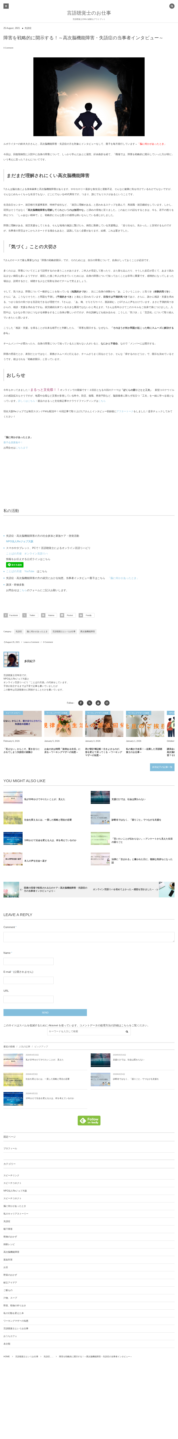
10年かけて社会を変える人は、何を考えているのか (50, 840)
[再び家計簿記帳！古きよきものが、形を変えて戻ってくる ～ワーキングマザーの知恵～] (104, 724)
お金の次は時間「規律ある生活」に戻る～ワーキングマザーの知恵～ (62, 750)
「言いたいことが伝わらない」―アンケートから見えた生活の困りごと (142, 840)
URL (6, 990)
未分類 (6, 1344)
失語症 (28, 28)
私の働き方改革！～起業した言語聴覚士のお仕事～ (144, 750)
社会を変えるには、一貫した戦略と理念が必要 (48, 819)
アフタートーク (125, 411)
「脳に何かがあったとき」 (152, 143)
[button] (172, 6)
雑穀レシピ (9, 1244)
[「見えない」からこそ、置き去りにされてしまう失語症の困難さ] (22, 724)
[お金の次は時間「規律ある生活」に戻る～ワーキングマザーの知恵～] (63, 724)
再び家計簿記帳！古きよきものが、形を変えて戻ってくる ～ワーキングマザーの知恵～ (103, 752)
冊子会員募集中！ (13, 442)
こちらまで (22, 447)
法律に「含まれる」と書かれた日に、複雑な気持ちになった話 (142, 861)
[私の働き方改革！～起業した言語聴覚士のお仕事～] (145, 724)
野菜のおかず (10, 1275)
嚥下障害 (8, 1229)
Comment (9, 927)
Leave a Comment (31, 642)
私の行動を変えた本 (13, 1313)
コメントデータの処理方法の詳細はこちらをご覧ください (113, 1025)
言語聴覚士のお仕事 (89, 13)
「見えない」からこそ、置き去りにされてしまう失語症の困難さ (21, 750)
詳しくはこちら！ (28, 400)
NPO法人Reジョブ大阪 (15, 1191)
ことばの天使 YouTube (20, 571)
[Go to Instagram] (107, 703)
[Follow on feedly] (89, 1123)
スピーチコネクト (12, 1183)
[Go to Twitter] (89, 703)
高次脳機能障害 (87, 631)
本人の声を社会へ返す (35, 861)
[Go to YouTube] (98, 703)
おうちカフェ (10, 1336)
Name (6, 952)
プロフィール (10, 1148)
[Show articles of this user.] (11, 659)
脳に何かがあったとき (37, 631)
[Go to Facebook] (80, 703)
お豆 (5, 1267)
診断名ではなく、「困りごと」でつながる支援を (136, 819)
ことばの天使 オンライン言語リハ (27, 553)
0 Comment (8, 48)
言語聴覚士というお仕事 (63, 631)
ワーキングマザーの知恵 (15, 1321)
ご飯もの (8, 1290)
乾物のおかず (10, 1237)
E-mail (7, 971)
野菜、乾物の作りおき (14, 1305)
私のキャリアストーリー (15, 1214)
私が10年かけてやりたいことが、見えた (44, 799)
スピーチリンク (11, 1175)
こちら (102, 400)
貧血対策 (8, 1259)
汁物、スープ (10, 1298)
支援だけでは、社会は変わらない (128, 799)
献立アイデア (10, 1282)
